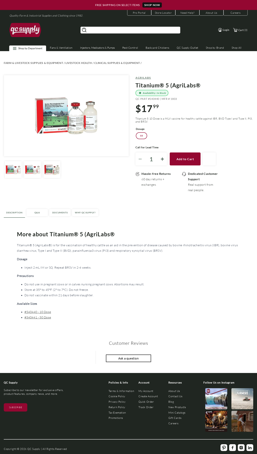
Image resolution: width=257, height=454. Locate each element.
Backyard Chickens (157, 47)
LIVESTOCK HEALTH (78, 62)
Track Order (146, 407)
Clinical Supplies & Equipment (117, 62)
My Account (145, 391)
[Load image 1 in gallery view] (13, 169)
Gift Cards (174, 417)
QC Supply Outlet (187, 47)
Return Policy (117, 407)
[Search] (84, 30)
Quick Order (146, 401)
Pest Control (130, 47)
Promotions (116, 417)
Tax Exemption (117, 412)
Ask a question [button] (128, 358)
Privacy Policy (117, 401)
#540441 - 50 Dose (37, 317)
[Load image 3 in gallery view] (51, 169)
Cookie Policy (117, 396)
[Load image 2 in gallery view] (32, 169)
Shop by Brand (215, 47)
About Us (174, 391)
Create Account (148, 396)
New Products (177, 407)
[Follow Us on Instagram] (216, 399)
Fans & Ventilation (61, 47)
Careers (173, 423)
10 (141, 135)
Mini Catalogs (177, 412)
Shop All (237, 47)
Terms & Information (121, 391)
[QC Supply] (25, 30)
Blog (171, 401)
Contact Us (175, 396)
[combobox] (130, 30)
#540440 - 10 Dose (37, 312)
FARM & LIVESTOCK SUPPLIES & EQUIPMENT (33, 62)
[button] (223, 30)
